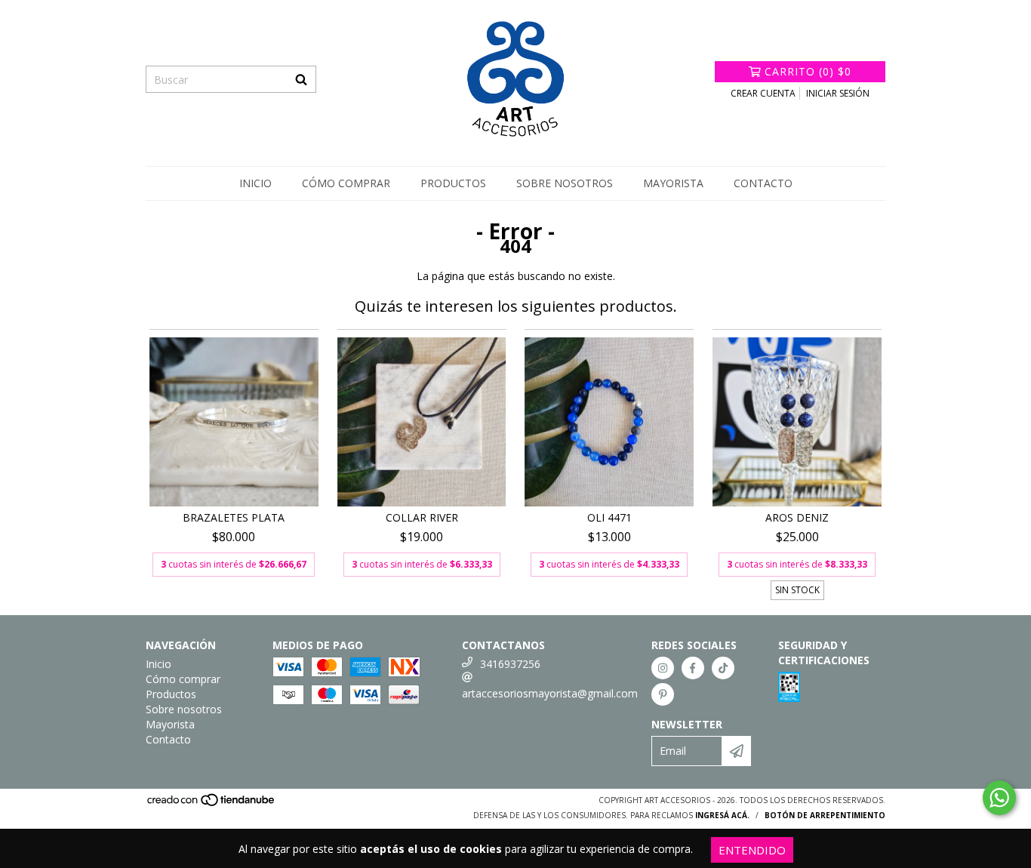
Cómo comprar (346, 183)
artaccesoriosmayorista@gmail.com (550, 693)
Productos (453, 183)
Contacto (763, 183)
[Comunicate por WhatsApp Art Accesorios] (999, 797)
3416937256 (510, 664)
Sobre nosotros (564, 183)
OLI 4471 (609, 517)
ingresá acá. (722, 815)
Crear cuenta (763, 93)
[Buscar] (301, 79)
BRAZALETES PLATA (234, 517)
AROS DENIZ (797, 517)
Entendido (752, 849)
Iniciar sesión (837, 93)
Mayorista (673, 183)
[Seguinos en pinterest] (662, 694)
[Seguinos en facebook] (693, 668)
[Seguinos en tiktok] (723, 668)
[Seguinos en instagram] (662, 668)
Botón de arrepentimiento (825, 815)
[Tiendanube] (212, 804)
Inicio (255, 183)
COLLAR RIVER (422, 517)
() (808, 71)
